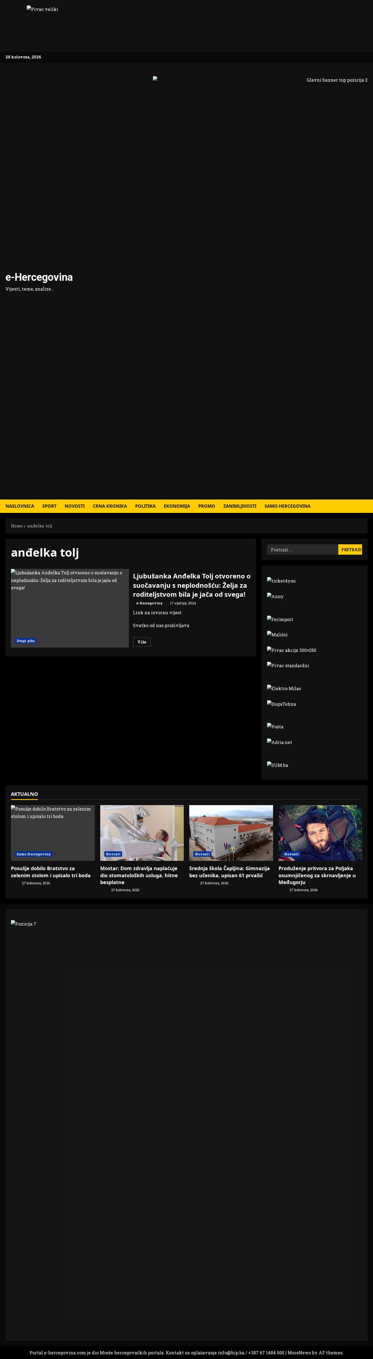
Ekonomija (177, 506)
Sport (49, 506)
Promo (206, 506)
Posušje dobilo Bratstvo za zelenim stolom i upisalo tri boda (51, 871)
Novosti (75, 506)
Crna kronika (110, 506)
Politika (145, 506)
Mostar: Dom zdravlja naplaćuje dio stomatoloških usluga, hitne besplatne (139, 875)
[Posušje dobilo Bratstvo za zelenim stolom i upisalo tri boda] (53, 833)
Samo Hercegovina (287, 506)
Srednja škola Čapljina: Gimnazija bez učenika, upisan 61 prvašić (229, 871)
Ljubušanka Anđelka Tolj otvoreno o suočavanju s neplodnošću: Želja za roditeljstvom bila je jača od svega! (70, 608)
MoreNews (299, 1352)
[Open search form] (366, 506)
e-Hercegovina (39, 277)
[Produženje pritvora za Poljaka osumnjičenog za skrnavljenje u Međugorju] (320, 833)
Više (143, 643)
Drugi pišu (26, 641)
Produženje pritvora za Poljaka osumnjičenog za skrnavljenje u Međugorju (317, 875)
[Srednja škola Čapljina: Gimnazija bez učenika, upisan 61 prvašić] (231, 833)
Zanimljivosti (239, 506)
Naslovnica (19, 506)
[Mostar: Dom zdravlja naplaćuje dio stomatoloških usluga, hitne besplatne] (142, 833)
